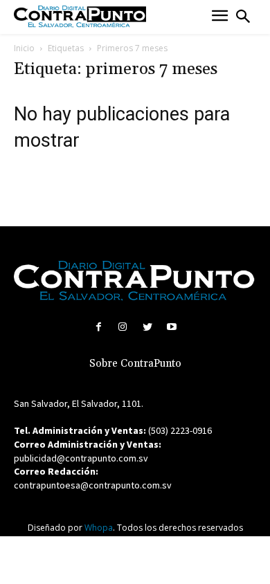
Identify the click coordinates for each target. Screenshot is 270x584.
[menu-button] (220, 17)
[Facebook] (98, 327)
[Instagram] (123, 327)
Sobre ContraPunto (135, 363)
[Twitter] (147, 327)
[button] (243, 16)
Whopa (98, 527)
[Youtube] (171, 327)
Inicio (24, 48)
